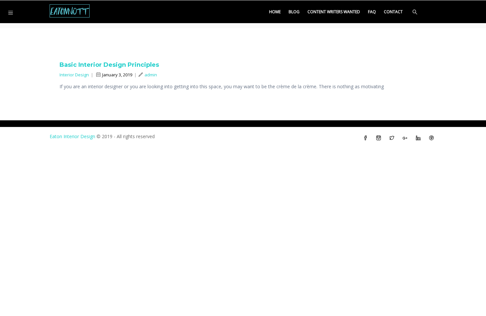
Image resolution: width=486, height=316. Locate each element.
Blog (294, 12)
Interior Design (74, 75)
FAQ (372, 12)
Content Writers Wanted (333, 12)
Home (275, 12)
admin (150, 75)
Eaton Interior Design (72, 136)
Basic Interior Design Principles (109, 64)
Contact (393, 12)
